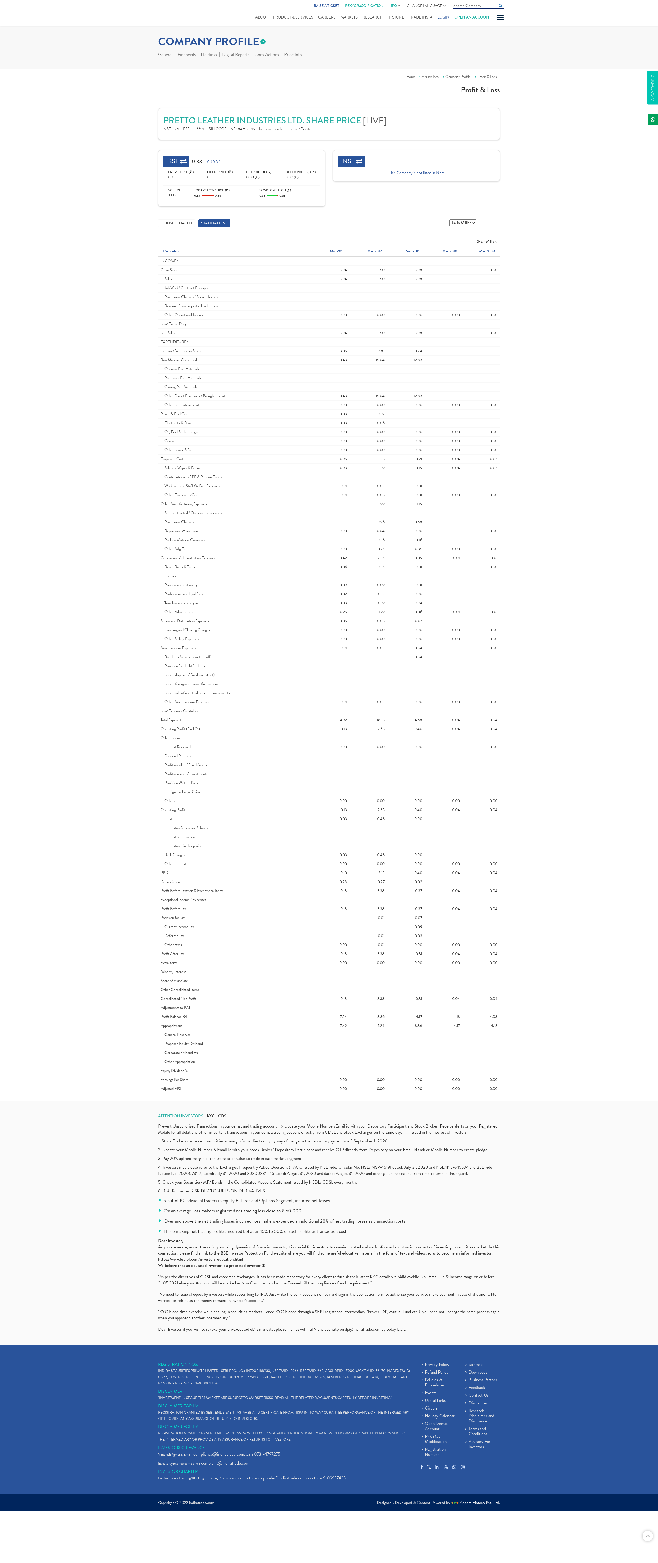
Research (373, 17)
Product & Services (293, 17)
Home (411, 76)
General (165, 55)
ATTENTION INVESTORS (180, 1116)
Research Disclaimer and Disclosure (481, 1416)
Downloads (478, 1372)
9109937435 (334, 1478)
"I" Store (396, 17)
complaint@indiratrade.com (225, 1463)
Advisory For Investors (479, 1444)
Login (443, 17)
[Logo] (170, 13)
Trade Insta (420, 17)
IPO (394, 5)
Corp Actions (266, 55)
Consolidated (176, 223)
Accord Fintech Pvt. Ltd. (480, 1503)
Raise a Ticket (326, 5)
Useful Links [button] (435, 1401)
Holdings (209, 55)
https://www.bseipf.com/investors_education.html (200, 1259)
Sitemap (476, 1365)
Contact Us (478, 1395)
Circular (432, 1408)
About (261, 17)
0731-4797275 (267, 1454)
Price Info (293, 55)
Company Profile (458, 76)
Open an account (472, 17)
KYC (211, 1116)
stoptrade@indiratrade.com (282, 1478)
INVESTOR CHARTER (178, 1471)
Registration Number (435, 1452)
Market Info (430, 76)
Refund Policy (437, 1372)
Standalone (214, 223)
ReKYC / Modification (436, 1439)
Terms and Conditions (478, 1431)
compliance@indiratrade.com (218, 1454)
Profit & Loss (487, 76)
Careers (326, 17)
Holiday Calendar (440, 1416)
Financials (187, 55)
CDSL (223, 1116)
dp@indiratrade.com (363, 1329)
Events (430, 1393)
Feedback (477, 1388)
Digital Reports (235, 55)
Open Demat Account (436, 1426)
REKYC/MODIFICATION (364, 5)
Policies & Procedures (434, 1382)
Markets (349, 17)
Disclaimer (478, 1403)
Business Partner (483, 1380)
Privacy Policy (437, 1365)
